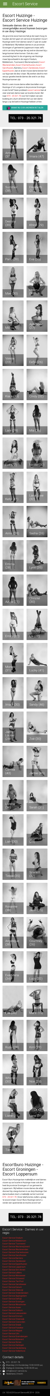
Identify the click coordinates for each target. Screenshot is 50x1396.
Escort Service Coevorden (13, 1322)
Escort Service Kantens (12, 1258)
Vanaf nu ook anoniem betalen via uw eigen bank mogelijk (26, 108)
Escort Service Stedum (12, 1238)
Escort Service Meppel (12, 1330)
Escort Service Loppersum (14, 1267)
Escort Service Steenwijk (13, 1319)
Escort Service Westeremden (15, 1249)
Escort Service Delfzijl (12, 1298)
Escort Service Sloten (11, 1342)
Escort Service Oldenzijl (12, 1290)
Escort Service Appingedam (14, 1296)
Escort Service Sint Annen (13, 1269)
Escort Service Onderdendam (15, 1293)
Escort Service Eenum (12, 1287)
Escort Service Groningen (13, 1301)
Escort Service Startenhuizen (15, 1252)
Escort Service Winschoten (14, 1304)
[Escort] (25, 1385)
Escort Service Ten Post (13, 1281)
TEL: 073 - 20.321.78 (25, 118)
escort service (34, 90)
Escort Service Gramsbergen (15, 1336)
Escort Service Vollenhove (13, 1351)
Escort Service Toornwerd (13, 1243)
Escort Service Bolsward (13, 1339)
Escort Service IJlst (10, 1333)
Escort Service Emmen (12, 1316)
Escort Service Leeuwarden (14, 1313)
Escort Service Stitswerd (13, 1278)
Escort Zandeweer (30, 68)
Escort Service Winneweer (13, 1275)
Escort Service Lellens (12, 1272)
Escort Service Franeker (12, 1327)
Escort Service (25, 3)
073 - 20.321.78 (14, 96)
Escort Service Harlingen (13, 1345)
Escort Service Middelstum (14, 1241)
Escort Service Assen (11, 1307)
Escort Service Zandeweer (14, 1261)
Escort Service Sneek (11, 1325)
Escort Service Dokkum (12, 1310)
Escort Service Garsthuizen (14, 1255)
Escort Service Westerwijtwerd (16, 1246)
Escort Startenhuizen (25, 65)
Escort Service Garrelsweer (14, 1284)
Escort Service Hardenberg (14, 1348)
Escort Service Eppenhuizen (14, 1264)
